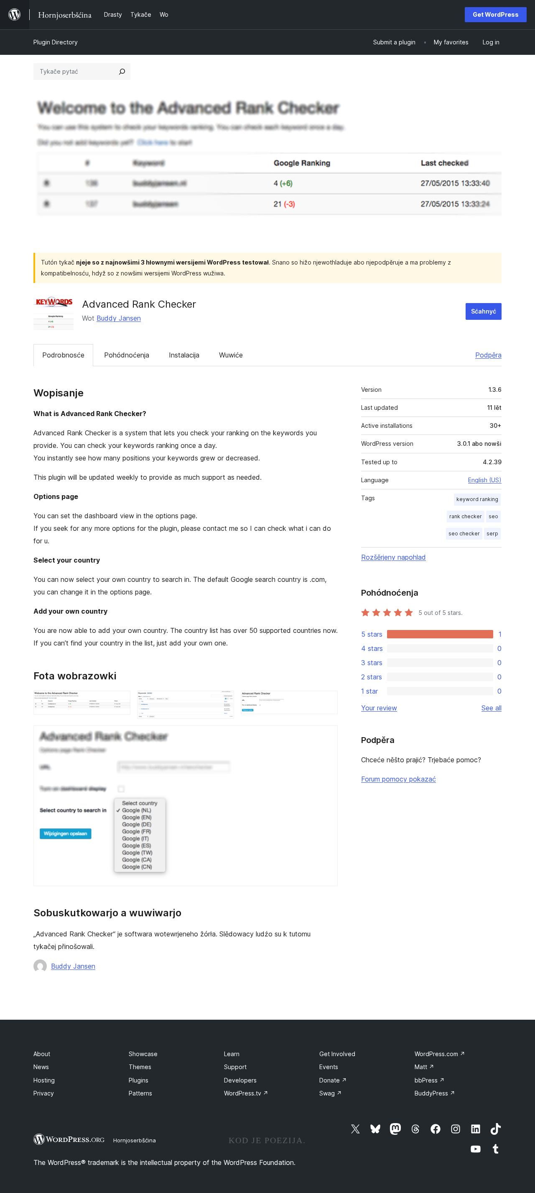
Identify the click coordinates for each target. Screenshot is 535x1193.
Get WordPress (496, 14)
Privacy (43, 1093)
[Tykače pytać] (122, 71)
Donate (333, 1080)
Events (328, 1066)
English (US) (485, 479)
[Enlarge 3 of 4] (326, 702)
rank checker (465, 516)
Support (235, 1066)
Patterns (140, 1093)
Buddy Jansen (119, 318)
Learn (231, 1053)
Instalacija (184, 355)
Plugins (138, 1080)
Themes (140, 1066)
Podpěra (488, 355)
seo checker (464, 533)
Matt (424, 1066)
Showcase (143, 1053)
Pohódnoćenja (126, 355)
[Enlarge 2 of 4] (223, 702)
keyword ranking (477, 499)
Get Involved (337, 1053)
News (41, 1066)
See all (492, 708)
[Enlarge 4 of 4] (326, 737)
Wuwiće (231, 355)
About (41, 1053)
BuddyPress (435, 1093)
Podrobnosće (63, 355)
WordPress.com (440, 1053)
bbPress (430, 1080)
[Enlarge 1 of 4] (119, 702)
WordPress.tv (246, 1093)
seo (493, 516)
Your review (379, 708)
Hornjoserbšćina (134, 1140)
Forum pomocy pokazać (398, 779)
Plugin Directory (55, 42)
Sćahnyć (483, 311)
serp (492, 533)
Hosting (44, 1080)
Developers (240, 1080)
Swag (330, 1093)
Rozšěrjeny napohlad (393, 557)
